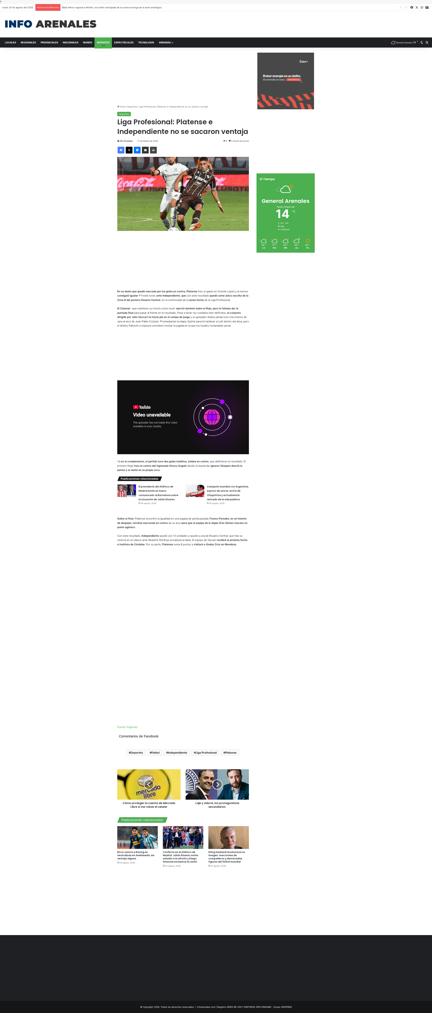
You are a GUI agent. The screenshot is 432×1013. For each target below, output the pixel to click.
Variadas (165, 42)
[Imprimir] (153, 150)
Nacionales (70, 42)
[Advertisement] (288, 22)
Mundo (87, 42)
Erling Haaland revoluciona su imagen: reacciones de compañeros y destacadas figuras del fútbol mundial (226, 856)
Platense (231, 752)
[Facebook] (121, 150)
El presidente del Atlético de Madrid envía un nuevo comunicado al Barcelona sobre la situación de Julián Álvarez (121, 7)
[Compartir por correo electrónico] (145, 150)
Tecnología (146, 42)
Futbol (155, 752)
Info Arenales (126, 141)
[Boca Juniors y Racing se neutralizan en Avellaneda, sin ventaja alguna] (137, 837)
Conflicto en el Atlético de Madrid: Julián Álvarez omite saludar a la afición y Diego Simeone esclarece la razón (180, 856)
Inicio (122, 106)
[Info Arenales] (51, 24)
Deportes (103, 42)
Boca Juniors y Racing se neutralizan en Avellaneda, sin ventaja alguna (135, 855)
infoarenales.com (206, 1007)
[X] (129, 150)
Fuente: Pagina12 (127, 727)
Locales (10, 42)
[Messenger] (137, 150)
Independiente (177, 752)
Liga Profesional (206, 752)
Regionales (28, 42)
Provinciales (49, 42)
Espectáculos (123, 42)
